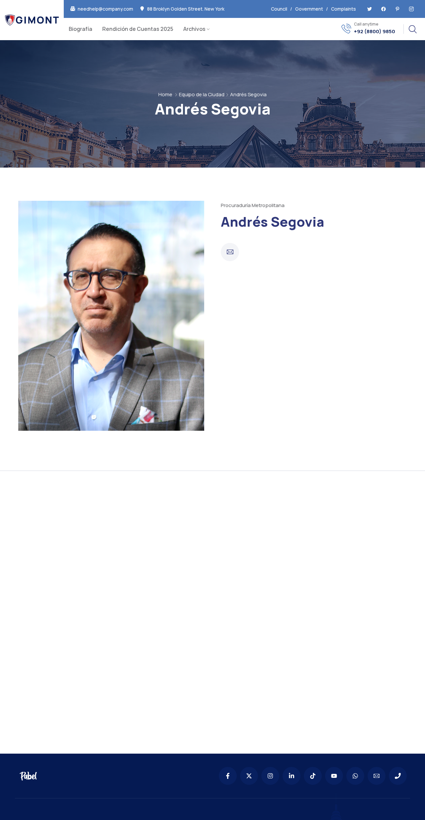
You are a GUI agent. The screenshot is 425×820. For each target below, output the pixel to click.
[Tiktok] (313, 776)
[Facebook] (383, 9)
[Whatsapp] (355, 776)
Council (279, 9)
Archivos (194, 29)
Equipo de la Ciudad (201, 94)
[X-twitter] (249, 776)
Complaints (343, 9)
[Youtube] (334, 776)
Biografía (80, 29)
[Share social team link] (230, 252)
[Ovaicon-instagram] (411, 9)
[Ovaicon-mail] (376, 776)
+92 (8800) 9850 (374, 31)
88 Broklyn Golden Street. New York (185, 9)
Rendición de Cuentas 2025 (137, 29)
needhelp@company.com (105, 9)
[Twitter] (370, 9)
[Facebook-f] (228, 776)
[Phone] (398, 776)
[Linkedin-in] (291, 776)
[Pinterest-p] (397, 9)
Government (309, 9)
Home (165, 94)
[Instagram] (270, 776)
